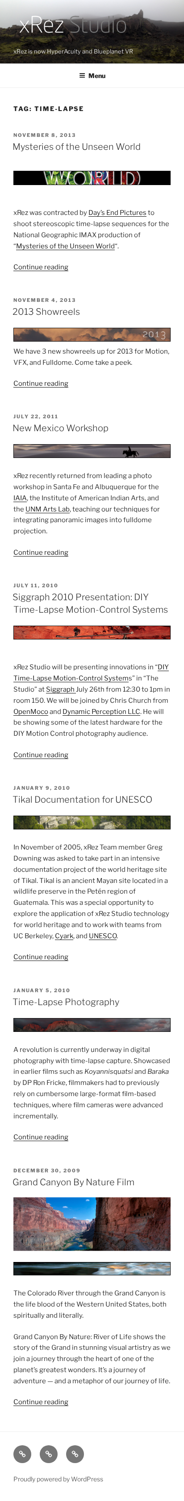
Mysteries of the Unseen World (77, 146)
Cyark (64, 936)
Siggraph (61, 689)
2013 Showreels (46, 311)
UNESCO (103, 936)
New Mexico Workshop (61, 428)
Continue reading (40, 267)
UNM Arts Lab (47, 509)
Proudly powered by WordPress (58, 1479)
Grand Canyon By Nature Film (73, 1182)
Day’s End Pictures (117, 213)
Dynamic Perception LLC (101, 712)
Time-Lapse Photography (66, 1002)
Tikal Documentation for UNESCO (82, 799)
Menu (96, 75)
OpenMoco (30, 712)
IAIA (20, 498)
